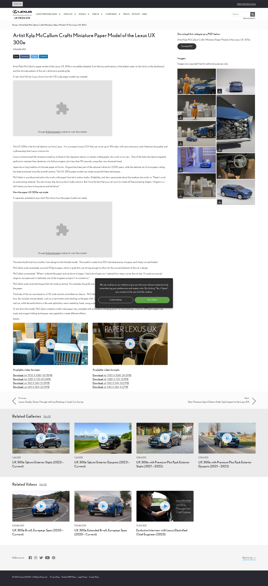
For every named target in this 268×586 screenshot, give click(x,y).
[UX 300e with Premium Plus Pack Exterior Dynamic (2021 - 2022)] (227, 438)
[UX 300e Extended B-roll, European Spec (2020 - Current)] (103, 506)
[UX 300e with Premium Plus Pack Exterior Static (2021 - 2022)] (165, 438)
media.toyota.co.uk (246, 4)
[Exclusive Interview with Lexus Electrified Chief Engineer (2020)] (165, 506)
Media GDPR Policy (68, 577)
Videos (95, 14)
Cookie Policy (94, 577)
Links (144, 14)
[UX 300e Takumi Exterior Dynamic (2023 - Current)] (103, 438)
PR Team (135, 14)
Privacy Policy (55, 577)
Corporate (111, 14)
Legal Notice (82, 577)
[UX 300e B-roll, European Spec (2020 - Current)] (40, 506)
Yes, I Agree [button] (152, 300)
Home (15, 25)
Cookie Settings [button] (116, 300)
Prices (126, 14)
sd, (31, 383)
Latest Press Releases (46, 14)
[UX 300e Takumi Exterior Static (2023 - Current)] (40, 438)
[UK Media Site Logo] (22, 14)
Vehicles (68, 14)
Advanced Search (249, 18)
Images (82, 14)
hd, (32, 375)
